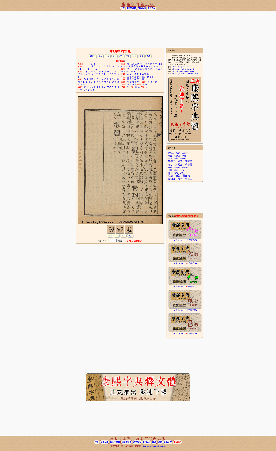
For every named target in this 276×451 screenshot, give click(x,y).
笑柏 (182, 173)
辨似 (128, 56)
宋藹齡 (177, 167)
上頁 (117, 235)
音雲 (180, 178)
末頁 (130, 235)
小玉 (182, 170)
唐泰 (170, 156)
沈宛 (176, 173)
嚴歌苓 (185, 167)
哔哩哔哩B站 (192, 240)
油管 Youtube (178, 240)
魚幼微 (171, 178)
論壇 (154, 442)
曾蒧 (170, 158)
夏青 (170, 167)
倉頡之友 (151, 8)
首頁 (110, 235)
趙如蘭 (186, 175)
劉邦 (178, 153)
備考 (148, 56)
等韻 (134, 56)
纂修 (101, 56)
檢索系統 (104, 442)
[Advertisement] (138, 30)
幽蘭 (176, 170)
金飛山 (188, 178)
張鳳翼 (177, 156)
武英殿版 (137, 442)
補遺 (141, 56)
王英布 (183, 158)
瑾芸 (177, 175)
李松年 (185, 156)
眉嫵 (170, 175)
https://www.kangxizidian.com (154, 446)
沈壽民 (171, 161)
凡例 (107, 56)
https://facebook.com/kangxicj (183, 69)
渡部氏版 (147, 442)
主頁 (123, 8)
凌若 (170, 170)
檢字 (121, 56)
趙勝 (170, 164)
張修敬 (171, 153)
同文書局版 (126, 442)
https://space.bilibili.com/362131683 (185, 74)
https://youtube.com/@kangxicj (183, 71)
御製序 (93, 56)
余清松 (185, 153)
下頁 (123, 235)
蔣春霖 (188, 164)
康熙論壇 (142, 8)
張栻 (176, 158)
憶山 (170, 173)
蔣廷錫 (179, 164)
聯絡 (160, 442)
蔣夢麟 (188, 161)
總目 (114, 56)
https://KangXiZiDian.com (182, 67)
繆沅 (180, 161)
